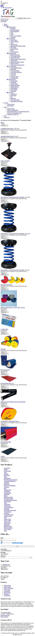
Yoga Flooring (14, 78)
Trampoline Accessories (16, 101)
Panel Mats (13, 82)
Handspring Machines (6, 284)
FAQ (5, 116)
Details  (3, 131)
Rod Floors (13, 95)
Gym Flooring (12, 66)
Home (5, 24)
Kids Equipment (14, 31)
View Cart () (8, 7)
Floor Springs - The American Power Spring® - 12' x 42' (15, 197)
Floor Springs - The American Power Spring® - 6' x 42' (15, 270)
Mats (5, 488)
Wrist (5, 517)
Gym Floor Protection (16, 72)
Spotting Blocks (14, 86)
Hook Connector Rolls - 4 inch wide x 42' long (13, 307)
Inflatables (13, 98)
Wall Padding (13, 88)
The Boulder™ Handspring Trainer (10, 421)
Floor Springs (7, 501)
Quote (5, 107)
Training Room (8, 516)
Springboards (7, 478)
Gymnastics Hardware (9, 481)
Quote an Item (10, 108)
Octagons (3, 349)
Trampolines (7, 504)
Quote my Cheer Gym (13, 114)
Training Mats (14, 81)
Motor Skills (11, 27)
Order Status (10, 105)
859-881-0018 (4, 20)
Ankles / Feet (7, 519)
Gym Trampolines (15, 100)
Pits (11, 97)
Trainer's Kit (7, 522)
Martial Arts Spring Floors (17, 62)
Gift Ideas (6, 513)
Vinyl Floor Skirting (6, 442)
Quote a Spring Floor (12, 110)
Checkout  (4, 125)
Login (2, 4)
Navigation (3, 21)
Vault (11, 43)
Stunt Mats (13, 91)
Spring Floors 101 (15, 54)
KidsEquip (6, 484)
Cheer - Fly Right (5, 160)
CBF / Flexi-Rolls (8, 588)
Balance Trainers (8, 527)
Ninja (11, 33)
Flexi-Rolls (13, 69)
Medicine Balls (8, 526)
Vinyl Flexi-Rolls (14, 70)
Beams (5, 469)
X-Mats (3, 456)
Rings (11, 50)
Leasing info (7, 595)
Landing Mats (14, 84)
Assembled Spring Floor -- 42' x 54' (10, 128)
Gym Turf (13, 75)
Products (6, 25)
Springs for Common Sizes (17, 65)
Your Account (10, 104)
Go (17, 546)
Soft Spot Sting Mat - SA (7, 383)
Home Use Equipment (9, 485)
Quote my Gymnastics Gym (14, 113)
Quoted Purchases (8, 514)
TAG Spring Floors (15, 56)
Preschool (12, 28)
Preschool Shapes (14, 30)
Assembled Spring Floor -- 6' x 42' (9, 136)
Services (6, 102)
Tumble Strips (14, 60)
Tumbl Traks (13, 94)
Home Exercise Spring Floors (18, 59)
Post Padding (13, 89)
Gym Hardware (14, 52)
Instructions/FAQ (5, 615)
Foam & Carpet (14, 76)
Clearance (13, 37)
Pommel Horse (14, 49)
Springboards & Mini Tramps (17, 46)
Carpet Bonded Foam (15, 68)
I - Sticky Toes (4, 329)
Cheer (12, 34)
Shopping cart (6, 564)
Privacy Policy (4, 617)
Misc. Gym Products (15, 35)
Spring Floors (13, 44)
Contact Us (7, 117)
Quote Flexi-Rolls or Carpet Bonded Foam (18, 111)
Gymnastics (11, 38)
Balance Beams (14, 41)
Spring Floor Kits (14, 57)
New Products (7, 511)
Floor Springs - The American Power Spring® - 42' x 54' (15, 233)
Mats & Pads (12, 79)
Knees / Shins (7, 520)
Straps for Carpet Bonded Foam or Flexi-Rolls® (13, 401)
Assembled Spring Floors (10, 500)
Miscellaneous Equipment (10, 479)
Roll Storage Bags (5, 369)
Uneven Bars (13, 40)
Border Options (14, 63)
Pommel (6, 474)
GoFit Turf (13, 73)
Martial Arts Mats (14, 85)
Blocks (5, 495)
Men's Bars (13, 47)
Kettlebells (6, 525)
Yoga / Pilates (7, 529)
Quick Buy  (4, 133)
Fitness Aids (7, 523)
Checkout (4, 569)
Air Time (11, 92)
